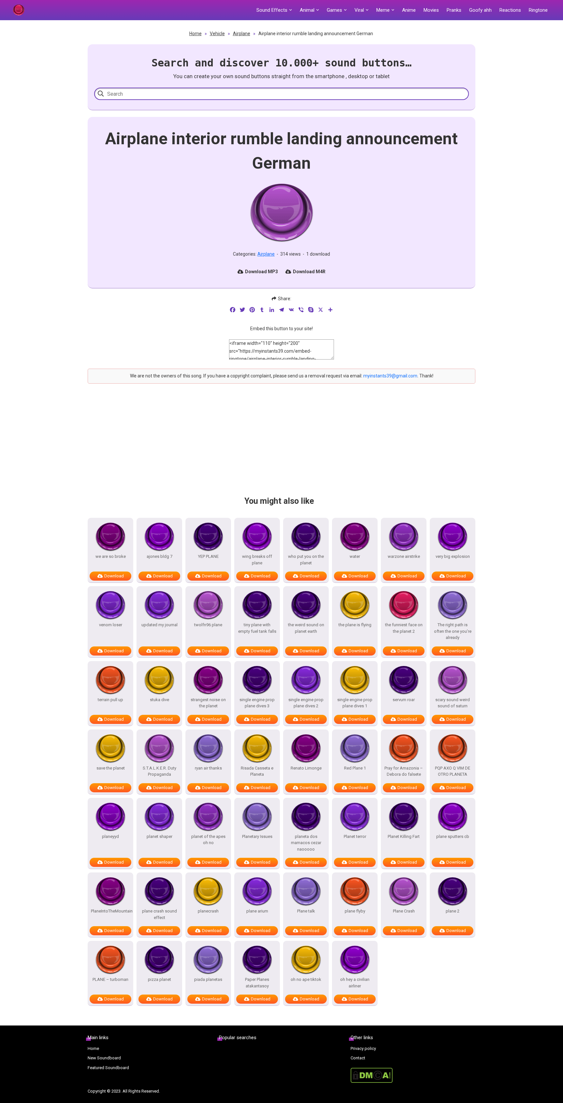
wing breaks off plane (257, 559)
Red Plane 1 (355, 768)
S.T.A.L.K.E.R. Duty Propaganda (159, 771)
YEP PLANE (208, 556)
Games (334, 10)
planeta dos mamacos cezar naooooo (306, 843)
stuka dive (159, 699)
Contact (358, 1057)
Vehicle (217, 33)
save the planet (110, 768)
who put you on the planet (306, 559)
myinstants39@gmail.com (390, 375)
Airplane (241, 33)
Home (195, 33)
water (355, 556)
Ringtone (538, 10)
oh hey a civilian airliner (354, 982)
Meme (383, 10)
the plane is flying (355, 624)
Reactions (510, 10)
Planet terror (355, 836)
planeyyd (110, 836)
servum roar (404, 699)
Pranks (454, 10)
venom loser (110, 624)
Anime (409, 10)
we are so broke (110, 556)
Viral (359, 10)
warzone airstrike (404, 556)
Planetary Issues (257, 836)
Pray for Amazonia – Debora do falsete (403, 771)
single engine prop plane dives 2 (306, 703)
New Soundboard (104, 1057)
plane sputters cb (452, 836)
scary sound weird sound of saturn (452, 703)
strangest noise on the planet (208, 703)
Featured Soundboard (108, 1067)
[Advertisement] (281, 445)
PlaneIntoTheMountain (110, 911)
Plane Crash (404, 911)
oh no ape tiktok (306, 979)
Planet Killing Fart (404, 836)
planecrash (208, 911)
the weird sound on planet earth (306, 628)
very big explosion (453, 556)
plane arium (257, 911)
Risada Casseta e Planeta (257, 771)
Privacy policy (363, 1048)
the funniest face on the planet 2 (404, 628)
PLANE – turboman (110, 979)
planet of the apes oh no (208, 839)
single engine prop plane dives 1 (354, 703)
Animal (307, 10)
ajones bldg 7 (159, 556)
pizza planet (159, 979)
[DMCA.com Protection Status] (413, 1075)
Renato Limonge (306, 768)
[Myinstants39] (18, 10)
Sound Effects (271, 10)
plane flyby (355, 911)
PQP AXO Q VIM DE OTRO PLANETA (452, 771)
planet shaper (159, 836)
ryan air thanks (208, 768)
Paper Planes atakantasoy (257, 982)
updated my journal (159, 624)
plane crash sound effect (159, 914)
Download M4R (309, 271)
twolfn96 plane (208, 624)
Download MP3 (261, 271)
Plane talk (306, 911)
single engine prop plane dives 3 (257, 703)
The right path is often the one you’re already (452, 631)
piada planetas (208, 979)
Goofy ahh (480, 10)
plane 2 (452, 911)
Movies (431, 10)
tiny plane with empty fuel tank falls (257, 628)
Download (114, 575)
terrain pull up (110, 699)
